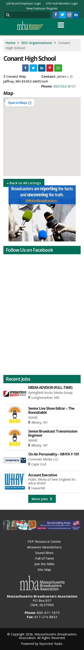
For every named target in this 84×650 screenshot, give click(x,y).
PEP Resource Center (44, 541)
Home (10, 42)
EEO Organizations (37, 42)
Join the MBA (44, 564)
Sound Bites (44, 552)
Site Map (44, 569)
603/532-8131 (64, 86)
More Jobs (40, 499)
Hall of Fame (44, 558)
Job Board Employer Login (23, 3)
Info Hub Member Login (62, 3)
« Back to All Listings (24, 183)
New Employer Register (42, 8)
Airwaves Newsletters (44, 547)
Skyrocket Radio (50, 643)
